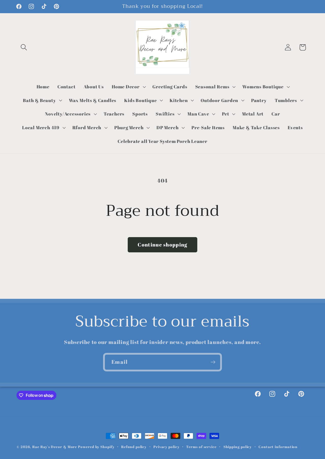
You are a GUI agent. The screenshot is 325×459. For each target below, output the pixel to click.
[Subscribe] (213, 362)
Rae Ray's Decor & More (54, 446)
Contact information (278, 446)
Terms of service (201, 446)
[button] (24, 47)
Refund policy (134, 446)
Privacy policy (166, 446)
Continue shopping (162, 244)
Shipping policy (237, 446)
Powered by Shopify (96, 446)
